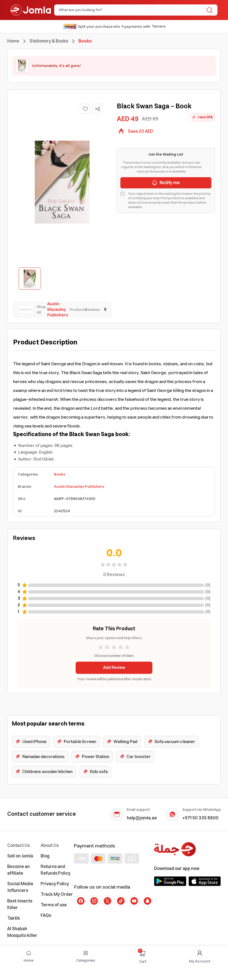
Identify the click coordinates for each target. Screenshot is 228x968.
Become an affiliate (18, 870)
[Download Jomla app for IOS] (205, 881)
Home (13, 41)
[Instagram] (94, 901)
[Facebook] (80, 901)
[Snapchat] (147, 901)
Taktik (13, 918)
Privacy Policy (55, 884)
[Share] (98, 109)
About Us (50, 845)
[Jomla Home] (31, 10)
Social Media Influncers (20, 887)
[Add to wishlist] (85, 109)
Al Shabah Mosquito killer (22, 932)
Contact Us (18, 845)
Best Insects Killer (19, 904)
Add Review (114, 667)
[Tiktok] (120, 901)
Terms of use (54, 905)
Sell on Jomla (20, 856)
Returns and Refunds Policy (55, 870)
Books (59, 474)
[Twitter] (107, 901)
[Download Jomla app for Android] (170, 881)
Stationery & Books (48, 41)
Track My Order (57, 894)
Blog (45, 856)
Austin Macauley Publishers (79, 486)
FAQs (46, 915)
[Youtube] (134, 901)
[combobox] (131, 10)
